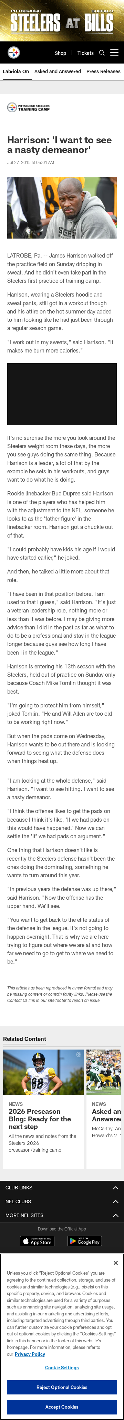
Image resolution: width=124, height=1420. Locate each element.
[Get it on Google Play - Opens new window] (85, 1244)
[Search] (102, 52)
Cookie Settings (62, 1367)
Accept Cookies (62, 1407)
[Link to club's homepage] (14, 49)
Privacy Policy (30, 1354)
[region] (62, 1336)
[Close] (115, 1263)
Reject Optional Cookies (62, 1387)
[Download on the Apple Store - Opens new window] (37, 1242)
